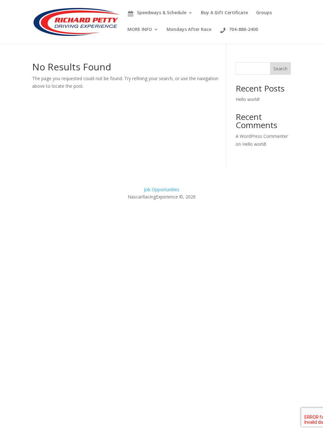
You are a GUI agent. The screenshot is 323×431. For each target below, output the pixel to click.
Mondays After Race (189, 29)
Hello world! (248, 99)
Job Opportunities (161, 189)
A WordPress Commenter (262, 136)
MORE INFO (139, 29)
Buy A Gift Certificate (224, 12)
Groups (264, 12)
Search (280, 69)
